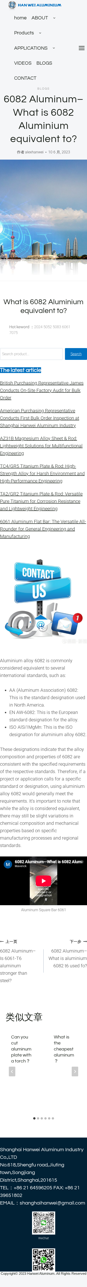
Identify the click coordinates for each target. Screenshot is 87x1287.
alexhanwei (34, 152)
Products (24, 32)
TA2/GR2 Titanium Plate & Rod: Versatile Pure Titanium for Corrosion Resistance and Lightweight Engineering (41, 501)
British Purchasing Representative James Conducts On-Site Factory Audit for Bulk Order (42, 390)
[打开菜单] (81, 48)
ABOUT (40, 17)
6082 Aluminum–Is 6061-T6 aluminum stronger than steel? (18, 961)
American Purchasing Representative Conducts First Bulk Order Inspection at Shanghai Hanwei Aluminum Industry (39, 418)
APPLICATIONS (31, 48)
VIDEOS (23, 63)
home (20, 17)
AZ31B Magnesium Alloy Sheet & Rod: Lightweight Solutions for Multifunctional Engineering (41, 446)
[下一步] (75, 1071)
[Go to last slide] (12, 1071)
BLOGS (44, 63)
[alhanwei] (35, 5)
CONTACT (25, 78)
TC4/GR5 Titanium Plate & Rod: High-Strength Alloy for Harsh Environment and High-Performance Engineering (42, 473)
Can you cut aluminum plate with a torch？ (21, 1049)
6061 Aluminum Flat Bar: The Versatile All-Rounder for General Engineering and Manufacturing (43, 529)
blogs (43, 88)
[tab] (34, 1118)
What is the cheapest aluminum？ (64, 1049)
